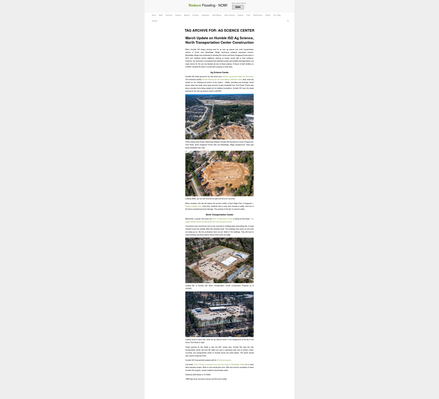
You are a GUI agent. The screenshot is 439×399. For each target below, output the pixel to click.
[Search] (287, 21)
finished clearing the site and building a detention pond (222, 79)
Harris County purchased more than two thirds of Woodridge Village (219, 364)
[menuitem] (153, 15)
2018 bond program (224, 360)
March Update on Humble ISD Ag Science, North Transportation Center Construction (219, 40)
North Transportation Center (222, 218)
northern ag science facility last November (237, 76)
